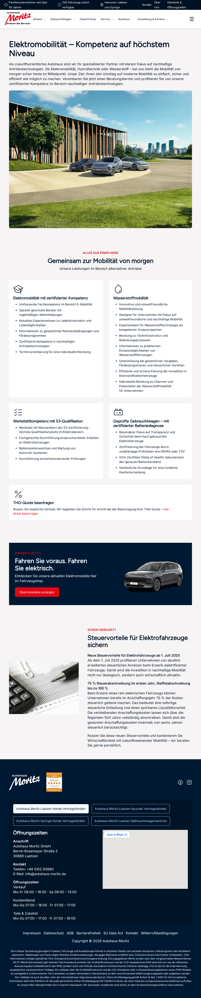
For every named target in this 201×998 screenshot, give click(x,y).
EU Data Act (113, 933)
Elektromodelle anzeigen (37, 592)
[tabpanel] (100, 875)
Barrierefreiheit (89, 933)
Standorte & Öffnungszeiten (176, 5)
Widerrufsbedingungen (159, 933)
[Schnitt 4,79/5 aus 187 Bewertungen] (54, 782)
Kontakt (146, 4)
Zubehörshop (87, 19)
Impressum (32, 933)
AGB (70, 933)
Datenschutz (54, 933)
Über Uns (157, 5)
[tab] (51, 809)
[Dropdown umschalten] (45, 19)
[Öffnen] (192, 19)
